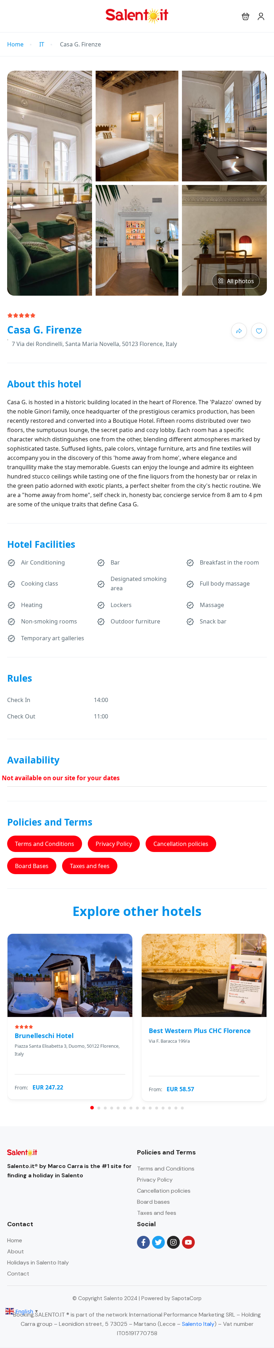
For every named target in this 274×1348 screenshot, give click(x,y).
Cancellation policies (180, 844)
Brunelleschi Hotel (44, 1035)
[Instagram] (173, 1242)
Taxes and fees (90, 866)
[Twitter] (158, 1242)
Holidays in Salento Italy (38, 1262)
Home (15, 44)
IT (41, 44)
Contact (18, 1273)
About (15, 1251)
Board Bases (32, 866)
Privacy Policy (114, 844)
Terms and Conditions (44, 844)
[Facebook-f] (143, 1242)
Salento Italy (198, 1324)
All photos (240, 281)
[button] (246, 16)
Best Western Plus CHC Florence (200, 1030)
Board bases (153, 1202)
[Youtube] (188, 1242)
